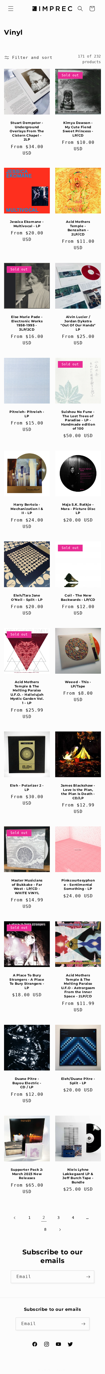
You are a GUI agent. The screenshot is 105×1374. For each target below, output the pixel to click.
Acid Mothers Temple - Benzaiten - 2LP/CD (78, 228)
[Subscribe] (88, 1276)
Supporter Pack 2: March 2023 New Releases (27, 1174)
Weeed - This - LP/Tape (78, 684)
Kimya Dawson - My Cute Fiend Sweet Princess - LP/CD (78, 129)
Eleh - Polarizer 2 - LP (27, 787)
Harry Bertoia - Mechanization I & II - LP (26, 508)
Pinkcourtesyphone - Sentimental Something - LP (78, 884)
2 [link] (44, 1217)
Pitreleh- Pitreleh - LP (26, 414)
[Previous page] (15, 1218)
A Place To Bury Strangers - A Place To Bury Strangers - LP (26, 981)
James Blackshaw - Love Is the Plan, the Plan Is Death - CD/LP (78, 791)
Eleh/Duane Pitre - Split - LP (78, 1081)
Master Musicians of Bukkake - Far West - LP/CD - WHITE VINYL (27, 886)
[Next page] (60, 1230)
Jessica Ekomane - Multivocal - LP (27, 224)
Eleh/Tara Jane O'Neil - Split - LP (27, 597)
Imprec (61, 1370)
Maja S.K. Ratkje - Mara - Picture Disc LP (78, 508)
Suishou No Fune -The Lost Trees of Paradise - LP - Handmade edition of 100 (78, 420)
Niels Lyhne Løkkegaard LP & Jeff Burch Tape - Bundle (77, 1176)
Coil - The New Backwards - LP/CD (78, 597)
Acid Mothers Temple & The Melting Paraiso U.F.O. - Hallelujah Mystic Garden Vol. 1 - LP (27, 692)
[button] (11, 9)
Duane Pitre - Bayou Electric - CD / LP (26, 1083)
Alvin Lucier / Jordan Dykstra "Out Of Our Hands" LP (78, 323)
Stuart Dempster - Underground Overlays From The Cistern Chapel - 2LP (27, 131)
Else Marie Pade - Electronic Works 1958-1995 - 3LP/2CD (27, 323)
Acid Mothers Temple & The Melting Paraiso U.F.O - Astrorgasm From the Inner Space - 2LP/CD (78, 985)
